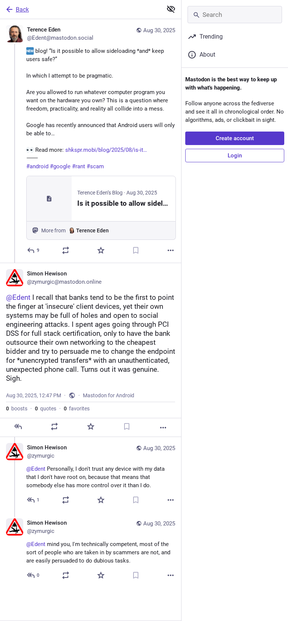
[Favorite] (100, 250)
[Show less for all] (171, 9)
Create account (235, 138)
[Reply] (18, 426)
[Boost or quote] (65, 250)
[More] (170, 250)
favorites (77, 409)
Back (22, 9)
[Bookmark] (135, 250)
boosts (16, 409)
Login (235, 155)
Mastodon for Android (108, 395)
